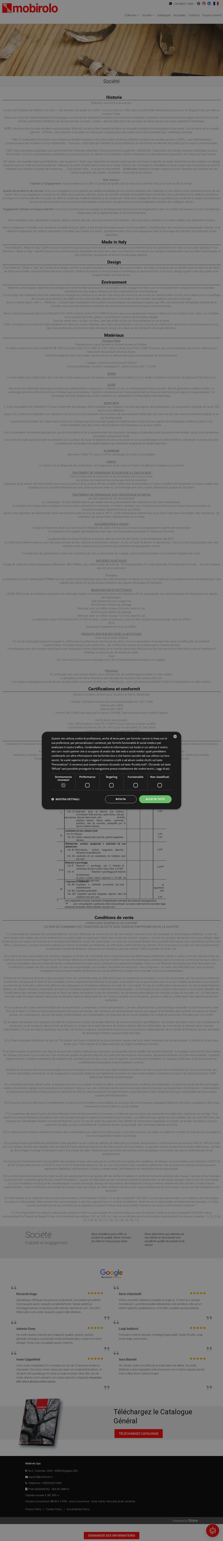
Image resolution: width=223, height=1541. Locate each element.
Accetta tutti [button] (155, 799)
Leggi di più (163, 768)
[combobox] (175, 736)
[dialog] (111, 770)
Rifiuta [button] (121, 799)
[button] (65, 799)
